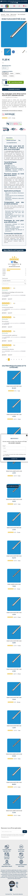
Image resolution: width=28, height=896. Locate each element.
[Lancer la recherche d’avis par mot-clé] (25, 284)
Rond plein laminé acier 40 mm (14, 754)
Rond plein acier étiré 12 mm (14, 697)
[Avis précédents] (6, 359)
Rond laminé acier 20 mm (14, 584)
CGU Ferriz (14, 873)
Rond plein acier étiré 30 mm (14, 556)
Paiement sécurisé (5, 871)
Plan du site (23, 873)
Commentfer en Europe (6, 874)
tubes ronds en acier (10, 187)
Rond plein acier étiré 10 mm (14, 669)
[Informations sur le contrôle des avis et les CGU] (20, 264)
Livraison (24, 870)
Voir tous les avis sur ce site (14, 266)
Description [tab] (9, 138)
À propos (3, 870)
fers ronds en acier (16, 239)
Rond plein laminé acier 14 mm (14, 471)
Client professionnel (13, 876)
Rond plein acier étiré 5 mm (14, 725)
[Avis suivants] (21, 359)
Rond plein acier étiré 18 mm (14, 641)
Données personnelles (18, 874)
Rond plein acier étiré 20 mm (13, 211)
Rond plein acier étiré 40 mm (14, 782)
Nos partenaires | (10, 877)
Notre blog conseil (6, 873)
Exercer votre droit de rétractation (17, 877)
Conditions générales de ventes (14, 870)
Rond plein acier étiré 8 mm (14, 527)
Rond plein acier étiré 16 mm (14, 612)
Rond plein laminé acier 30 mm (14, 810)
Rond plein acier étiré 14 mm (14, 414)
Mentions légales (19, 877)
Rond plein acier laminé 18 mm (13, 215)
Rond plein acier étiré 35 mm (14, 386)
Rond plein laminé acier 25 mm (14, 499)
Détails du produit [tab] (11, 140)
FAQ (19, 873)
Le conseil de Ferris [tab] (12, 142)
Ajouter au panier (15, 82)
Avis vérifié (5, 290)
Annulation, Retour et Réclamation (18, 871)
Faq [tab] (19, 140)
